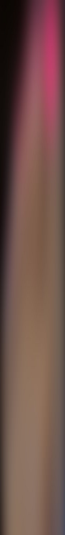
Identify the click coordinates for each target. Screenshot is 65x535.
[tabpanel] (32, 417)
